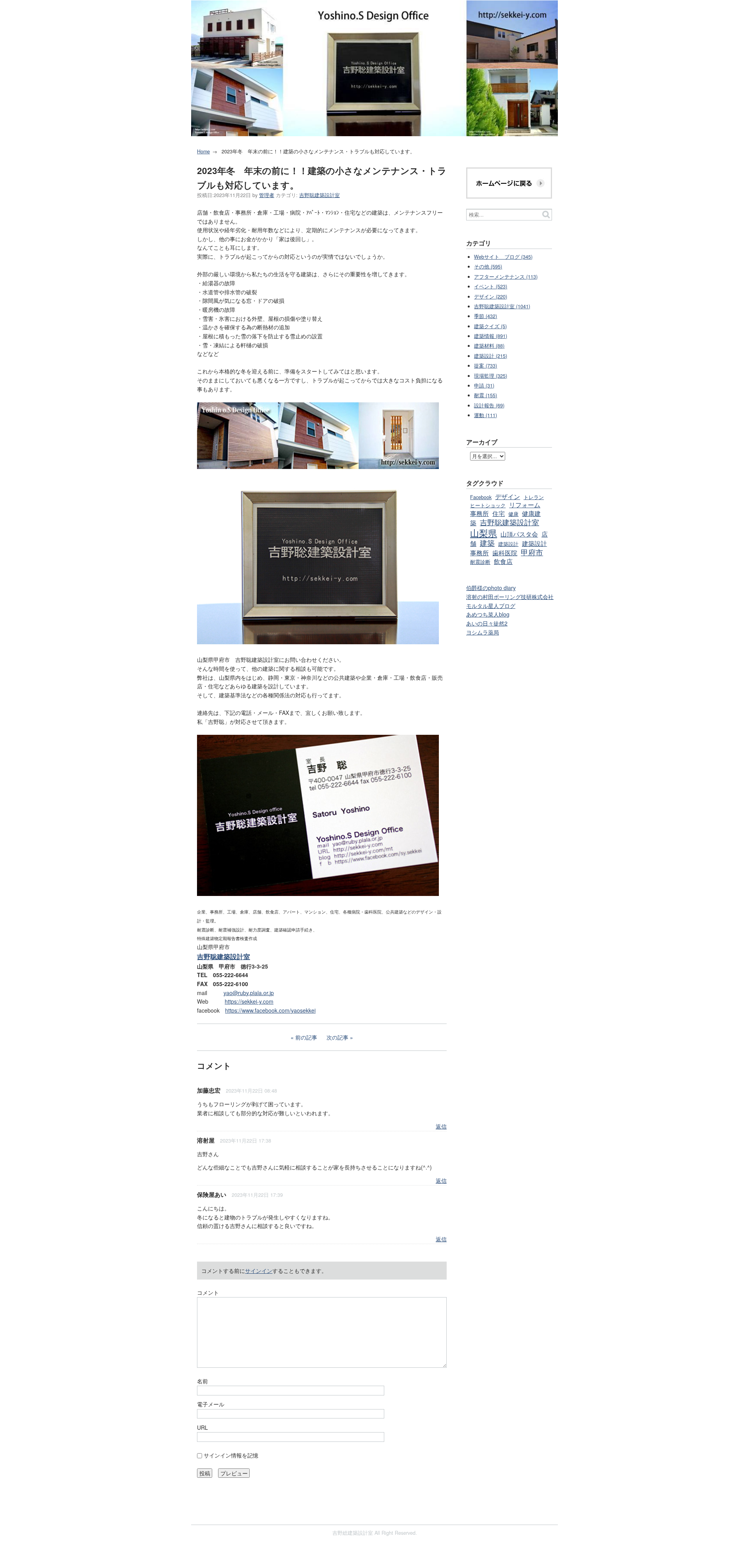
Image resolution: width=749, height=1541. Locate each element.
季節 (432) (485, 316)
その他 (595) (488, 266)
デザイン (507, 496)
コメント (208, 1292)
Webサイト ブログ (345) (503, 256)
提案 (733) (485, 365)
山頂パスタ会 (519, 534)
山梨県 (483, 532)
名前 (202, 1381)
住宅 (498, 513)
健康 (513, 513)
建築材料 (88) (489, 345)
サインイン (258, 1270)
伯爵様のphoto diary (491, 588)
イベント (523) (490, 286)
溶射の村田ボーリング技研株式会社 (510, 597)
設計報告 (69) (489, 405)
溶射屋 (206, 1140)
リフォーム (524, 504)
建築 (487, 542)
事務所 (479, 513)
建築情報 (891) (490, 335)
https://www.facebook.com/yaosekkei (270, 1010)
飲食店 (503, 561)
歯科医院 (504, 552)
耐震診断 (480, 561)
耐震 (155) (485, 395)
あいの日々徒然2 (487, 623)
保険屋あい (211, 1194)
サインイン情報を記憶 (231, 1455)
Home (203, 151)
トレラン (534, 497)
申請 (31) (484, 385)
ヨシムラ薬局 (482, 632)
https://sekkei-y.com (249, 1001)
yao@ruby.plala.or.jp (249, 993)
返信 (441, 1126)
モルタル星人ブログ (490, 606)
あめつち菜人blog (487, 614)
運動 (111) (485, 415)
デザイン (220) (490, 296)
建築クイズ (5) (490, 326)
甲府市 (532, 552)
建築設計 (508, 543)
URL (202, 1427)
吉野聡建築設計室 (319, 195)
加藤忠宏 (208, 1090)
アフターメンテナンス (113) (506, 276)
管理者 (266, 195)
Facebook (481, 497)
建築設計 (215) (490, 355)
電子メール (210, 1404)
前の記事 (306, 1037)
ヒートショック (488, 505)
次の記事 (337, 1037)
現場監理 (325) (490, 375)
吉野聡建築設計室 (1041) (502, 306)
